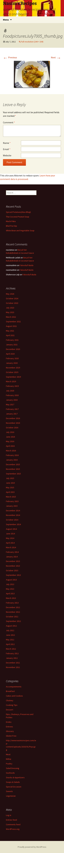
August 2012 (11, 625)
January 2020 (12, 363)
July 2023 (10, 307)
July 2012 (10, 630)
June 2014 (10, 533)
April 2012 (10, 644)
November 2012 (13, 612)
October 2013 (12, 570)
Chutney (9, 700)
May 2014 (10, 538)
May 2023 (10, 312)
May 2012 (10, 639)
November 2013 (13, 566)
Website (7, 155)
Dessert (9, 709)
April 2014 (10, 542)
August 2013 (11, 579)
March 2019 (11, 381)
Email (6, 149)
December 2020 (13, 349)
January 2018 (12, 400)
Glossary (10, 731)
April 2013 (10, 593)
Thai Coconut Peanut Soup (17, 216)
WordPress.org (12, 829)
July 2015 (10, 478)
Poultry (9, 763)
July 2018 (10, 390)
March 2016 (11, 450)
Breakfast (10, 691)
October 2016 (12, 427)
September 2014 (13, 524)
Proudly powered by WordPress (32, 847)
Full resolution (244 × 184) (32, 41)
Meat (8, 754)
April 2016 (10, 446)
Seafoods (10, 773)
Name (7, 142)
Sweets (9, 791)
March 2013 (11, 598)
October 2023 (12, 303)
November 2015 (13, 469)
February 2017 (12, 409)
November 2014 (13, 515)
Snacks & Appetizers (15, 777)
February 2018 (12, 395)
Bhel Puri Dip (11, 226)
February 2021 (12, 340)
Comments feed (13, 824)
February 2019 (12, 386)
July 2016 (10, 432)
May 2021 (10, 330)
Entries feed (11, 819)
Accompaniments (13, 686)
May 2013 (10, 589)
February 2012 (12, 653)
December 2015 (13, 464)
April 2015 (10, 492)
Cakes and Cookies (14, 695)
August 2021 (11, 326)
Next (56, 57)
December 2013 (13, 561)
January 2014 (12, 556)
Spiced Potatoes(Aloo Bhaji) (18, 212)
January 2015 (12, 506)
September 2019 (13, 376)
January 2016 (12, 459)
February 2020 (12, 358)
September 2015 (13, 473)
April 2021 (10, 335)
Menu (6, 19)
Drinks (8, 722)
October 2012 (12, 616)
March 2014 (11, 547)
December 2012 (13, 607)
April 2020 (10, 353)
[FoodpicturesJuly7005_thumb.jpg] (32, 74)
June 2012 (10, 635)
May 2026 (10, 294)
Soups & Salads (13, 782)
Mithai (8, 759)
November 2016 (13, 423)
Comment (9, 122)
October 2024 (12, 298)
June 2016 (10, 436)
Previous (10, 57)
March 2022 (11, 317)
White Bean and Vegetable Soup (20, 230)
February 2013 (12, 602)
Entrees (9, 726)
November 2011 (13, 667)
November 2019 (13, 367)
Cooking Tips (11, 705)
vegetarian (11, 796)
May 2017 (10, 404)
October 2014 (12, 519)
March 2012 (11, 648)
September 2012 (13, 621)
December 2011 (13, 662)
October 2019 (12, 372)
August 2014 (11, 529)
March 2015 (11, 496)
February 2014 (12, 552)
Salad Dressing (12, 768)
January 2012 (12, 658)
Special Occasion (13, 786)
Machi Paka (11, 221)
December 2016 (13, 418)
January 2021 (12, 344)
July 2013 (10, 584)
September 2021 (13, 321)
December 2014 (13, 510)
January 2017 (12, 413)
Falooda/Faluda (26, 265)
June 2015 (10, 483)
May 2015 (10, 487)
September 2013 (13, 575)
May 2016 (10, 441)
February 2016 (12, 455)
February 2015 (12, 501)
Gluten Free (11, 735)
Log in (8, 815)
